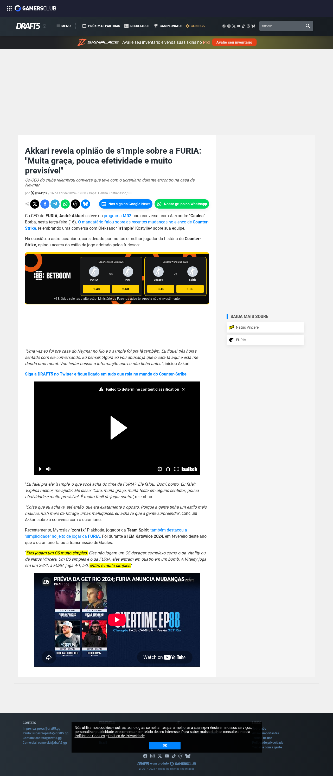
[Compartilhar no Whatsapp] (65, 204)
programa (117, 215)
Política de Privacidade (126, 736)
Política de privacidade (267, 742)
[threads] (248, 26)
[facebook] (224, 26)
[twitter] (234, 26)
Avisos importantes (265, 733)
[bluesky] (253, 26)
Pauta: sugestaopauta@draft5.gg (45, 733)
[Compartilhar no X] (34, 204)
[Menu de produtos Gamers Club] (44, 26)
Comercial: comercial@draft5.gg (45, 742)
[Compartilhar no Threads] (75, 204)
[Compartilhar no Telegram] (55, 204)
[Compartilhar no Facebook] (44, 204)
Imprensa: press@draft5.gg (41, 728)
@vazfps (41, 193)
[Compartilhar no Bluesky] (85, 204)
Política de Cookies (90, 736)
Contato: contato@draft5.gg (42, 738)
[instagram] (229, 26)
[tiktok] (243, 26)
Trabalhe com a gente (267, 747)
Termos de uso (262, 738)
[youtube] (239, 26)
